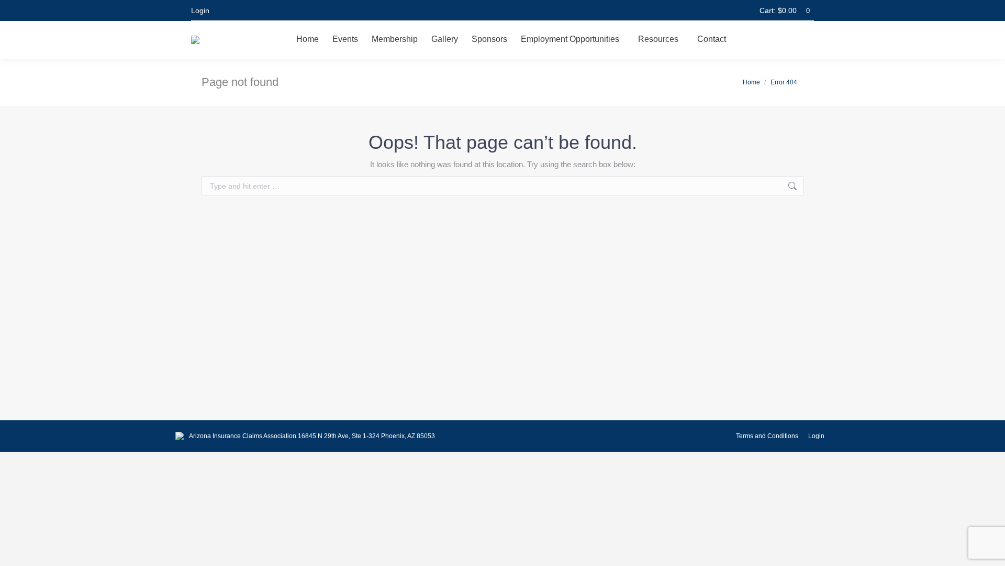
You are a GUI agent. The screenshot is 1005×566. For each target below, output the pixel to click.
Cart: (785, 10)
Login (200, 10)
